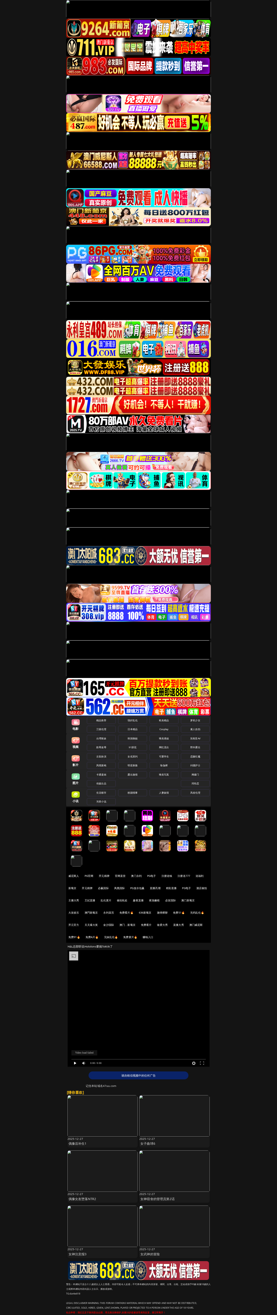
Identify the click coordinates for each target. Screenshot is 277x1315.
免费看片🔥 (126, 912)
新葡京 (72, 888)
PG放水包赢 (137, 888)
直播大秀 (178, 925)
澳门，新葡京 (127, 925)
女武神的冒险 (150, 1254)
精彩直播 (171, 888)
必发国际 (170, 900)
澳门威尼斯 (196, 925)
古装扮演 (101, 756)
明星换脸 (133, 765)
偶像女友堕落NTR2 (82, 1199)
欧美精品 (164, 720)
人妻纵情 (164, 792)
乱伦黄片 (106, 900)
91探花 (132, 747)
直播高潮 (155, 888)
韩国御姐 (133, 738)
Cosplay (163, 729)
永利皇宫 (108, 912)
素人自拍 (195, 729)
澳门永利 (136, 876)
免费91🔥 (74, 937)
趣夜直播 (138, 900)
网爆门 (195, 774)
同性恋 (195, 783)
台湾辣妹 (101, 738)
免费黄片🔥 (130, 937)
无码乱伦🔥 (197, 912)
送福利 (200, 876)
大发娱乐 (73, 912)
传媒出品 (101, 783)
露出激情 (133, 774)
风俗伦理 (195, 792)
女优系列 (133, 756)
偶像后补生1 (78, 1143)
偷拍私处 (122, 900)
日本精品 (133, 729)
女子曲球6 (147, 1143)
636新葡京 (145, 912)
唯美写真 (164, 774)
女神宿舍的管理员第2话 (157, 1199)
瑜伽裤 (164, 765)
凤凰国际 (119, 888)
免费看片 (146, 925)
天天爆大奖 (91, 925)
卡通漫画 (101, 774)
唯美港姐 (164, 738)
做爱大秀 (162, 925)
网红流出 (164, 747)
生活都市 (101, 792)
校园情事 (133, 792)
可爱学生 (164, 756)
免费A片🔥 (92, 937)
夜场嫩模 (154, 900)
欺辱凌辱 (101, 747)
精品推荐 (101, 720)
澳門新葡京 (91, 912)
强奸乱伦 (133, 720)
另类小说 (101, 801)
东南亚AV (195, 738)
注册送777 (184, 876)
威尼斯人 (73, 876)
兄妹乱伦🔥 (111, 937)
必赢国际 (103, 888)
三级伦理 (101, 729)
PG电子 (151, 876)
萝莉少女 (195, 720)
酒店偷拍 (201, 888)
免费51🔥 (179, 912)
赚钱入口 (148, 937)
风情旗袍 (101, 765)
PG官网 (89, 876)
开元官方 (73, 925)
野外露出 (195, 747)
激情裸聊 (162, 912)
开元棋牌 (104, 876)
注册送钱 (166, 876)
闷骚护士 (195, 765)
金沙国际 (108, 925)
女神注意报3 (78, 1254)
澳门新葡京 (188, 900)
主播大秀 (73, 900)
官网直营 (120, 876)
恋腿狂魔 (195, 756)
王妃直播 (90, 900)
